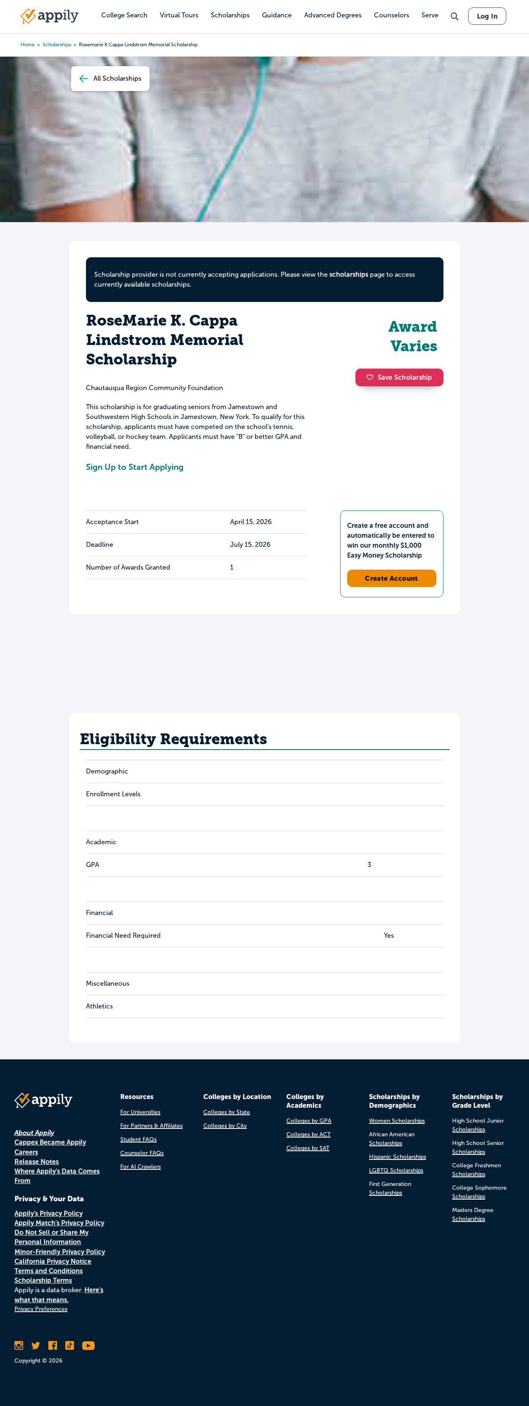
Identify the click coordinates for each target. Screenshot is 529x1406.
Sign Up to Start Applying (134, 467)
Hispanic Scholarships (397, 1157)
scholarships (348, 274)
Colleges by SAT (307, 1148)
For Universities (140, 1112)
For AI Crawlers (140, 1167)
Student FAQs (138, 1139)
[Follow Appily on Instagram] (18, 1345)
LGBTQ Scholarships (396, 1170)
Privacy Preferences (40, 1309)
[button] (372, 377)
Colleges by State (226, 1112)
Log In (487, 16)
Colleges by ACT (308, 1134)
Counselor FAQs (142, 1153)
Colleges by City (225, 1126)
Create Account (391, 578)
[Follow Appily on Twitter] (35, 1345)
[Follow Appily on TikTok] (69, 1345)
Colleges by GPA (308, 1121)
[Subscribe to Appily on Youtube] (88, 1345)
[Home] (50, 16)
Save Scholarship (405, 377)
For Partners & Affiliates (151, 1126)
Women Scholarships (397, 1121)
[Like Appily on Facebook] (52, 1345)
